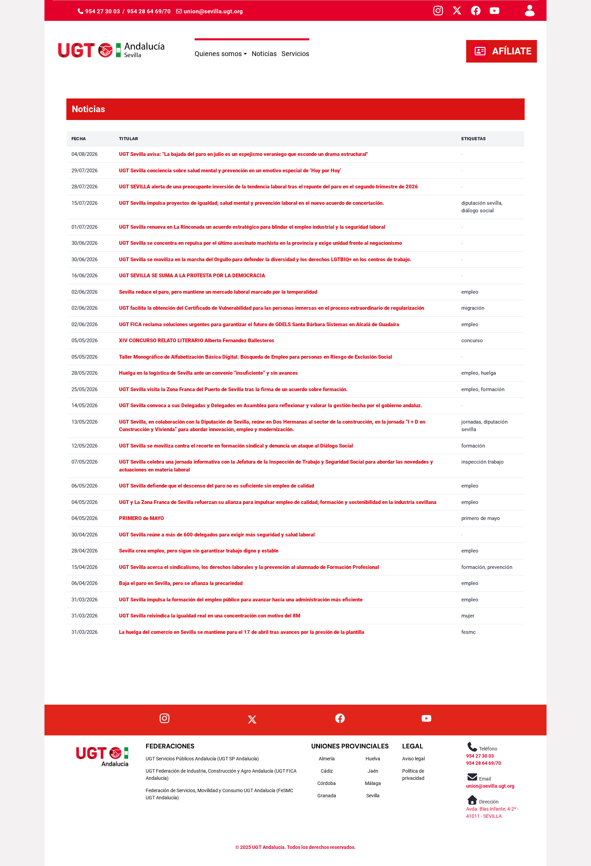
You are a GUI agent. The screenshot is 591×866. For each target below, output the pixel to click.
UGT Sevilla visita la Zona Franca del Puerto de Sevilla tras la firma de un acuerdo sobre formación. (233, 389)
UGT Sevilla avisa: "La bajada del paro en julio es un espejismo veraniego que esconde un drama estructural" (243, 154)
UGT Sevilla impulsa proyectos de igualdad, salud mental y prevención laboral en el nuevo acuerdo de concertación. (251, 203)
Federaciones (170, 746)
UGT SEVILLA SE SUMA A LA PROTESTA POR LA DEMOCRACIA (192, 275)
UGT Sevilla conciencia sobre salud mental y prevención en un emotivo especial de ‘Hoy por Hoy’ (230, 171)
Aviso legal (413, 758)
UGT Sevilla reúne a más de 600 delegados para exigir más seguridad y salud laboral (217, 535)
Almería (327, 758)
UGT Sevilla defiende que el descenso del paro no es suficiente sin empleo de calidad (216, 486)
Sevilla (373, 795)
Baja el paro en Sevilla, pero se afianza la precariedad (180, 583)
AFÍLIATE (511, 51)
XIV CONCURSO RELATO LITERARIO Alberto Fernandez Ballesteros (196, 340)
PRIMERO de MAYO (141, 518)
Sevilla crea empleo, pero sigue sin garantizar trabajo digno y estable (198, 551)
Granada (326, 795)
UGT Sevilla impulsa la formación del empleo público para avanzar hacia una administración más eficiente (241, 600)
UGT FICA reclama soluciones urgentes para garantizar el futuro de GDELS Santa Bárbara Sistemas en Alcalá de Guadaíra (259, 324)
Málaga (373, 783)
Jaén (373, 771)
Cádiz (327, 771)
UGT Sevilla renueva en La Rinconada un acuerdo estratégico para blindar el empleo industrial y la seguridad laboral (252, 227)
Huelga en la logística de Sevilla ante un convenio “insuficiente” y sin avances (208, 373)
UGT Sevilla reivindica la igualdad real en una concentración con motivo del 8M (209, 616)
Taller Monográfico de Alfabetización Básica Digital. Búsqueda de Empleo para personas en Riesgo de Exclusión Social (255, 357)
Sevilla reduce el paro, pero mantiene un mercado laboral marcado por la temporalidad (218, 292)
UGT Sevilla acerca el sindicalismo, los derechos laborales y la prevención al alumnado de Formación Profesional (249, 567)
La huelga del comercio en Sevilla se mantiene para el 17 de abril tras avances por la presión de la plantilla (241, 632)
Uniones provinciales (350, 746)
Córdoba (326, 783)
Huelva (373, 758)
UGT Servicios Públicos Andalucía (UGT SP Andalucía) (202, 758)
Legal (412, 746)
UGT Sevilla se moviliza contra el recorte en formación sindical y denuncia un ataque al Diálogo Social (236, 446)
